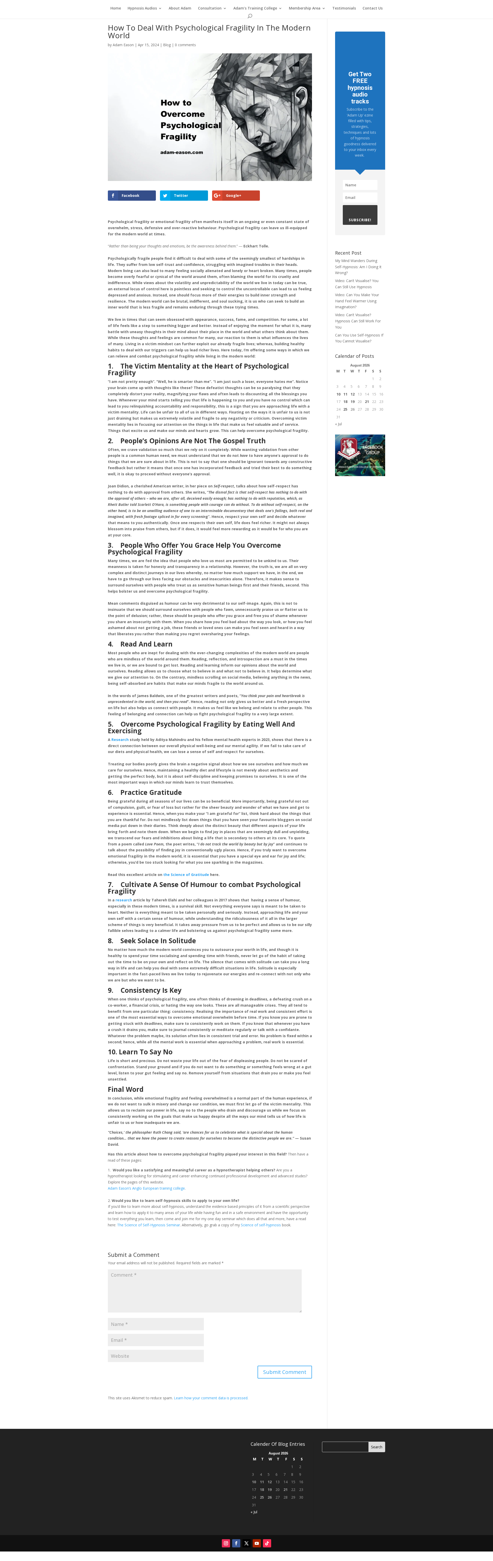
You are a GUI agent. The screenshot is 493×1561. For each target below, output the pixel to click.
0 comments (185, 44)
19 (352, 401)
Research (120, 739)
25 (345, 409)
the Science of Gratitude (186, 874)
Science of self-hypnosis (261, 1224)
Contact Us (373, 8)
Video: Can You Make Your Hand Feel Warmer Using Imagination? (357, 301)
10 (338, 394)
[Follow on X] (246, 1543)
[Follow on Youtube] (257, 1543)
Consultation (210, 8)
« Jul (338, 423)
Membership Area (304, 8)
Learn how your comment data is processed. (211, 1397)
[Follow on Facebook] (236, 1543)
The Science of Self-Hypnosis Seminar (148, 1224)
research (124, 900)
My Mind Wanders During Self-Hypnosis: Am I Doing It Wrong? (358, 266)
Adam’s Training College (255, 8)
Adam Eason (123, 44)
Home (115, 8)
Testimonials (344, 8)
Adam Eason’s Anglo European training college (146, 1188)
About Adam (180, 8)
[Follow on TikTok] (267, 1543)
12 (352, 394)
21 (367, 401)
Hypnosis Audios (142, 8)
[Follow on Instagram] (226, 1543)
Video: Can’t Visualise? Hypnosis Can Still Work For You (358, 321)
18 (345, 401)
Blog (167, 44)
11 (345, 394)
